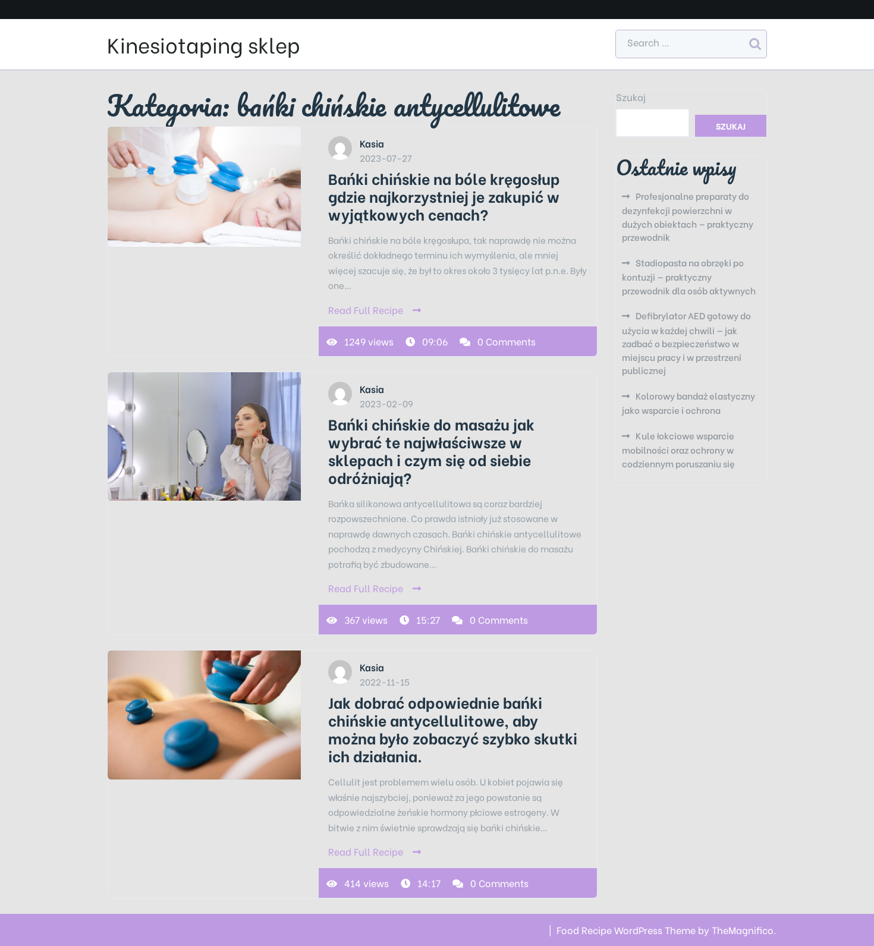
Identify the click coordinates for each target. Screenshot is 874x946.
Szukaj (631, 96)
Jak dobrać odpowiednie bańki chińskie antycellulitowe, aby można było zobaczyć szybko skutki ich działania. (452, 728)
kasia (372, 143)
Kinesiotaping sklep (203, 44)
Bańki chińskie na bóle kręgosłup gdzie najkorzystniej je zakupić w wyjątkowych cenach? (444, 196)
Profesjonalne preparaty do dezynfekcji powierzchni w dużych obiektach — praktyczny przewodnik (687, 216)
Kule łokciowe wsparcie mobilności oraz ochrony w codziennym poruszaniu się (678, 449)
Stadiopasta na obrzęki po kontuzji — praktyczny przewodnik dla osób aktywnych (689, 276)
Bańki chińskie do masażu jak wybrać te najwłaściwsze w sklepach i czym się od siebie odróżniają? (431, 450)
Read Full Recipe (365, 309)
